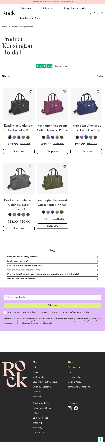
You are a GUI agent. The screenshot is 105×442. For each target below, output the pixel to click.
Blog (70, 372)
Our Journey (74, 367)
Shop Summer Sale (29, 18)
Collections (25, 8)
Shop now (18, 151)
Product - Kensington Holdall (22, 27)
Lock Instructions (41, 418)
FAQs (35, 413)
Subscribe (52, 305)
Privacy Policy (74, 377)
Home (4, 27)
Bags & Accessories (75, 8)
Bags (35, 372)
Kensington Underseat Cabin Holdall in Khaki (52, 202)
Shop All (37, 397)
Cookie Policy (74, 382)
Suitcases (48, 8)
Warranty (37, 428)
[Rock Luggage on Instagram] (70, 410)
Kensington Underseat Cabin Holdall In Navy (86, 128)
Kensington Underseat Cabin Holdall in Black (18, 128)
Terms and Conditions (79, 387)
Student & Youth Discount (45, 382)
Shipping (37, 423)
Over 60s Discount (42, 387)
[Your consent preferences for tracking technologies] (100, 439)
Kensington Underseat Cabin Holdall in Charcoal (18, 205)
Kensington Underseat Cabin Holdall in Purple (52, 128)
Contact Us (38, 433)
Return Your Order (42, 408)
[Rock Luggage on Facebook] (76, 410)
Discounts (37, 392)
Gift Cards (38, 377)
